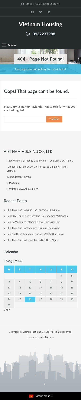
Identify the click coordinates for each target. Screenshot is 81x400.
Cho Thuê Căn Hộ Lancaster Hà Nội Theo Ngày (32, 240)
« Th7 (7, 310)
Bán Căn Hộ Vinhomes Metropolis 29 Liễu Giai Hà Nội (35, 234)
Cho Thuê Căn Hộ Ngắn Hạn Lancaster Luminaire (33, 210)
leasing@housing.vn (47, 3)
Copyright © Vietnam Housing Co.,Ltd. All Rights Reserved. (40, 331)
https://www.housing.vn (25, 188)
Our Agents (13, 182)
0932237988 (44, 34)
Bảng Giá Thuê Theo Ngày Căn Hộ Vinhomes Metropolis (37, 216)
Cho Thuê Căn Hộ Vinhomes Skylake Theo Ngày (33, 228)
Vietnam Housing (40, 24)
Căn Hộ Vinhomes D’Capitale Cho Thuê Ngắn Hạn (33, 222)
